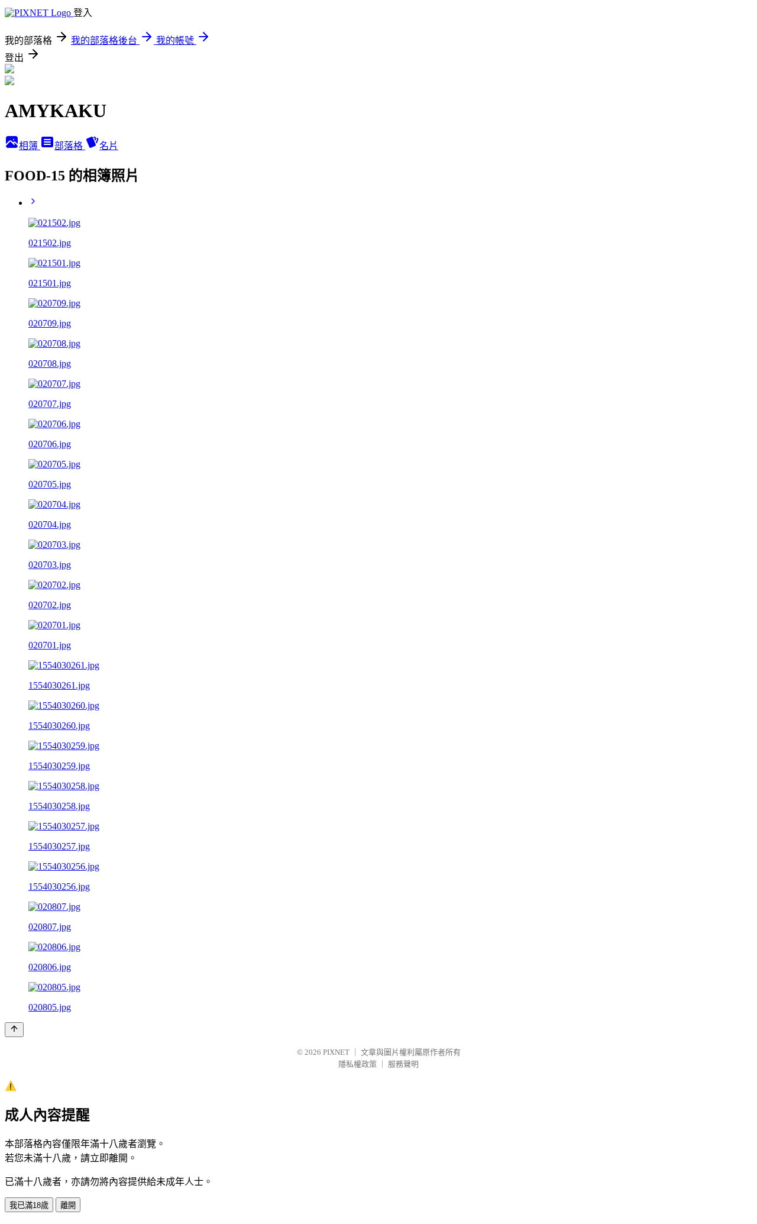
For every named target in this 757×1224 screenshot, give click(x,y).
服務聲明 (403, 1064)
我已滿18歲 (28, 1205)
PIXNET (336, 1052)
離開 (68, 1205)
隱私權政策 (357, 1064)
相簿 (29, 146)
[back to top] (14, 1029)
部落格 (69, 146)
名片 (108, 146)
